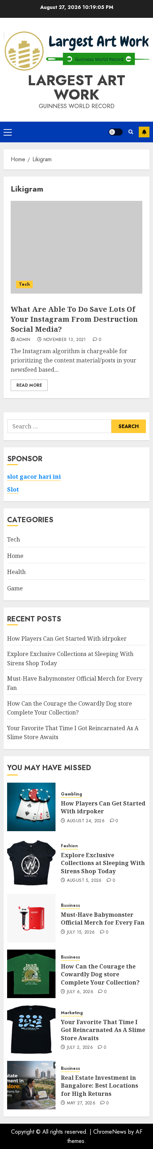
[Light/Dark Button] (116, 132)
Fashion (69, 846)
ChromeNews (109, 1132)
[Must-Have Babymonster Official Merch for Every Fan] (31, 918)
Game (15, 588)
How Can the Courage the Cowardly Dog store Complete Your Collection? (100, 974)
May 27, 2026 (81, 1103)
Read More (29, 385)
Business (70, 906)
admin (23, 340)
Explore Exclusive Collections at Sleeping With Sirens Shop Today (103, 863)
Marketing (72, 1013)
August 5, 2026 (84, 881)
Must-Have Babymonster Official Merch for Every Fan (102, 918)
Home (15, 556)
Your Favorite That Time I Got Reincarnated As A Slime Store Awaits (103, 1030)
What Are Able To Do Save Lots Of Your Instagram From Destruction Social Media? (74, 319)
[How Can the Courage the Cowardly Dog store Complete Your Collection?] (31, 974)
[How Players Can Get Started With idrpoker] (31, 807)
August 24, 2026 (86, 821)
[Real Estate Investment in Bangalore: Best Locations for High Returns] (31, 1085)
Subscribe (144, 132)
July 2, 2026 (80, 1048)
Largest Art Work (76, 87)
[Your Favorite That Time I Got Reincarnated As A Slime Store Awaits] (31, 1029)
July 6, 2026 (80, 992)
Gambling (71, 794)
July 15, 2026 (81, 932)
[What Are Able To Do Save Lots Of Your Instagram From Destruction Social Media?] (76, 247)
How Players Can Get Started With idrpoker (67, 638)
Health (16, 572)
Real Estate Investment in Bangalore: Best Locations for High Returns (99, 1086)
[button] (8, 132)
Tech (24, 284)
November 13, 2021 (64, 340)
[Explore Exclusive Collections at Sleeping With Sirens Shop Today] (31, 862)
